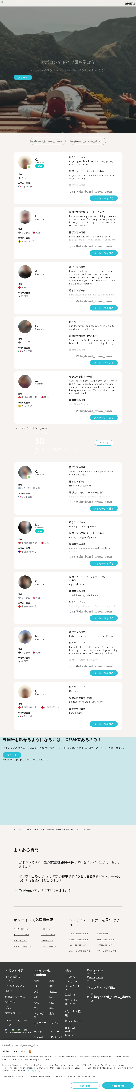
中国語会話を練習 (104, 945)
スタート (23, 77)
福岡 (36, 980)
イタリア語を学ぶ (21, 934)
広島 (51, 980)
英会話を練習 (103, 933)
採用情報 (10, 1002)
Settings (85, 1085)
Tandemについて (14, 985)
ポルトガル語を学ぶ (22, 946)
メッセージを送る (104, 198)
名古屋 (53, 991)
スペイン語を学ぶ (21, 928)
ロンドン (54, 1022)
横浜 (51, 1008)
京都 (36, 991)
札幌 (36, 1002)
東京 (36, 1008)
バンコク (39, 1031)
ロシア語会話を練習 (105, 939)
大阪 (36, 997)
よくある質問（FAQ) (12, 978)
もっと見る (86, 829)
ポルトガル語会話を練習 (79, 951)
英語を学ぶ (46, 928)
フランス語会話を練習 (106, 951)
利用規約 (70, 976)
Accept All (118, 1085)
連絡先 (9, 991)
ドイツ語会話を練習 (78, 945)
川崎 (36, 986)
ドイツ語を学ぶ (20, 940)
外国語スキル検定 (15, 996)
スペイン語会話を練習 (78, 933)
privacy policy (34, 1070)
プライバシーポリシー (72, 1001)
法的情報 (70, 994)
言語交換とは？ (14, 1013)
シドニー (54, 1031)
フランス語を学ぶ (49, 946)
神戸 (51, 986)
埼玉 (51, 997)
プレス (9, 1007)
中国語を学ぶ (47, 940)
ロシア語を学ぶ (48, 934)
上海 (51, 1013)
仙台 (51, 1002)
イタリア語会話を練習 (78, 939)
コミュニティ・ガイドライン (72, 985)
